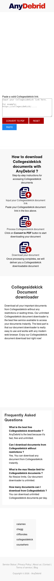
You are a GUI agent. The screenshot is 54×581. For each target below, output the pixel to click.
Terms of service (24, 567)
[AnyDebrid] (27, 6)
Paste (9, 127)
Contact (46, 564)
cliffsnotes (21, 534)
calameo (21, 524)
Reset (36, 120)
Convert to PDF (15, 120)
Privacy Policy (24, 564)
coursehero (22, 544)
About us (37, 564)
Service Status (9, 564)
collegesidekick (24, 539)
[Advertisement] (27, 34)
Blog (36, 567)
